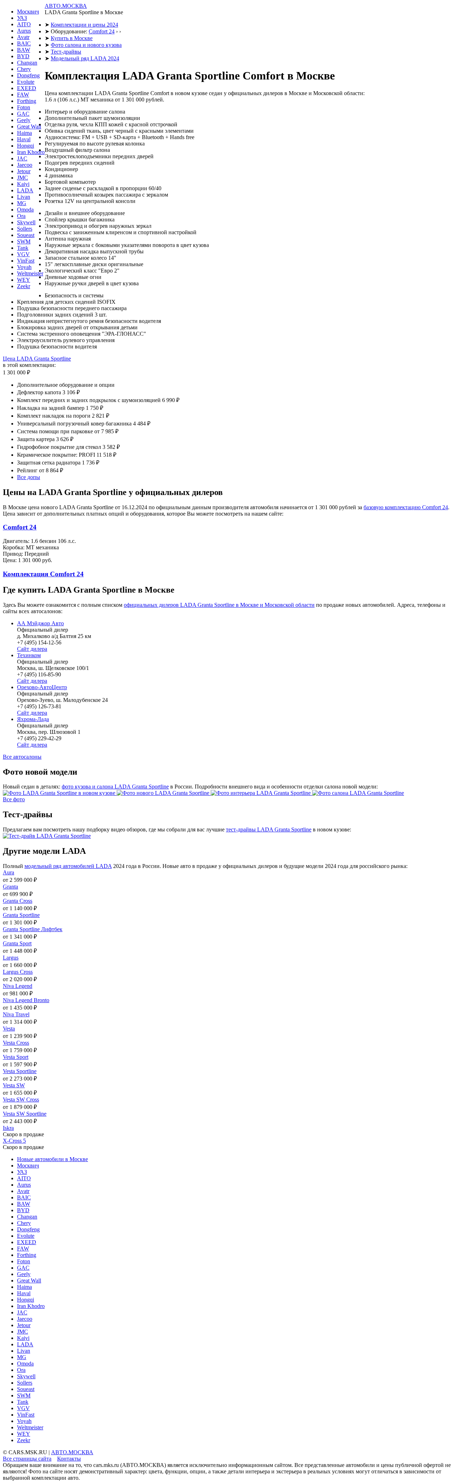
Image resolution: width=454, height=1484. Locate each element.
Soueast (25, 235)
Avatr (23, 37)
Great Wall (29, 126)
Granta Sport (17, 943)
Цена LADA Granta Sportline (37, 359)
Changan (27, 63)
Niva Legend (17, 986)
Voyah (24, 267)
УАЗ (22, 18)
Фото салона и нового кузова (86, 45)
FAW (23, 95)
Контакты (69, 1459)
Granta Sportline (21, 915)
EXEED (26, 88)
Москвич (28, 12)
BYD (23, 56)
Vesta (9, 1029)
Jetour (24, 171)
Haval (24, 139)
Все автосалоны (22, 757)
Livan (23, 197)
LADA (25, 190)
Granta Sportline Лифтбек (32, 929)
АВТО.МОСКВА (66, 6)
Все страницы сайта (27, 1459)
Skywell (26, 222)
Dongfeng (28, 75)
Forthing (26, 101)
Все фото (14, 799)
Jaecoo (24, 165)
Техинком (29, 655)
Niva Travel (16, 1014)
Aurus (24, 31)
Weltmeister (30, 273)
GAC (23, 114)
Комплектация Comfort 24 (43, 574)
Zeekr (23, 286)
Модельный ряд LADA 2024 (85, 58)
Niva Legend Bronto (26, 1000)
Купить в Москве (72, 38)
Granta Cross (17, 901)
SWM (24, 241)
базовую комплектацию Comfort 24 (406, 507)
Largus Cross (18, 972)
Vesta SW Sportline (24, 1114)
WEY (23, 280)
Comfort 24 (102, 31)
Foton (23, 107)
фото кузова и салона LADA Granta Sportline (115, 787)
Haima (24, 133)
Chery (24, 69)
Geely (24, 120)
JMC (22, 178)
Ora (21, 216)
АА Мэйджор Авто (40, 623)
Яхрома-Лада (33, 719)
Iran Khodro (31, 152)
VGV (23, 254)
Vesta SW (14, 1085)
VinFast (25, 261)
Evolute (25, 82)
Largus (10, 958)
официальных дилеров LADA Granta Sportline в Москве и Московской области (219, 605)
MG (21, 203)
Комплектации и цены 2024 (84, 25)
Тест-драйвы (66, 52)
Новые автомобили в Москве (52, 1159)
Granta (10, 887)
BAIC (24, 43)
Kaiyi (23, 184)
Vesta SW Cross (21, 1099)
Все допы (28, 477)
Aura (8, 872)
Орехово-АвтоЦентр (42, 687)
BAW (23, 50)
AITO (24, 24)
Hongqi (25, 146)
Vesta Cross (16, 1043)
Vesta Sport (15, 1057)
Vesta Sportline (20, 1071)
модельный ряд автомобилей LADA (68, 866)
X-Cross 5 (14, 1141)
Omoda (25, 210)
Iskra (8, 1128)
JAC (22, 158)
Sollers (24, 229)
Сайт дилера (32, 649)
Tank (22, 248)
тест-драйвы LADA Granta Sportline (268, 829)
